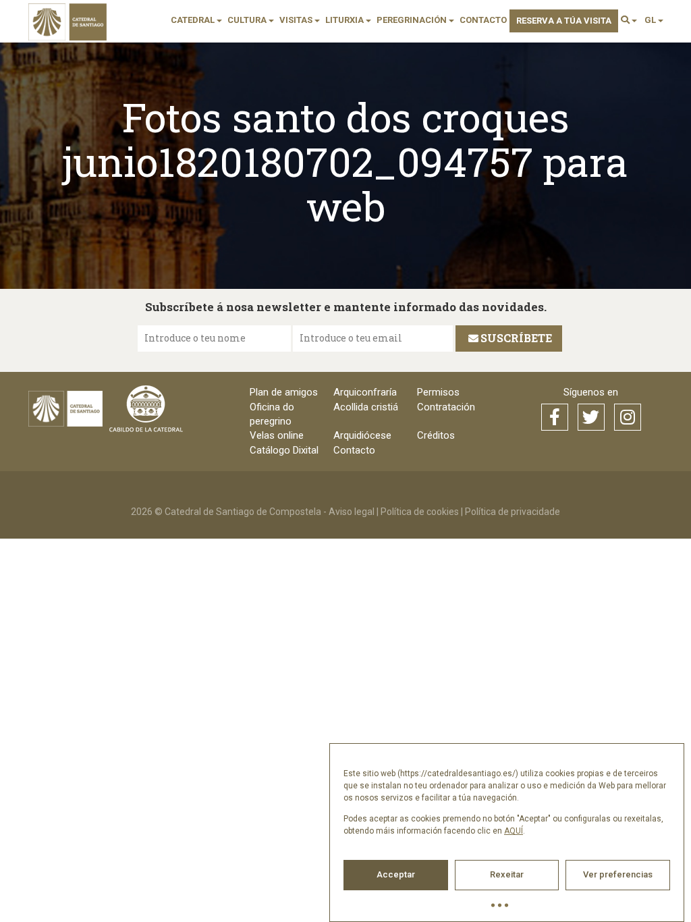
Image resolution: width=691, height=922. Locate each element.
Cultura (248, 20)
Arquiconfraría (365, 392)
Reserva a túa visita (563, 21)
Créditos (436, 435)
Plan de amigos (284, 392)
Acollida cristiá (365, 407)
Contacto (483, 20)
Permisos (438, 392)
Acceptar (396, 874)
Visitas (296, 20)
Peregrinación (413, 20)
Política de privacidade (512, 511)
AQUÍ (513, 831)
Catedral (194, 20)
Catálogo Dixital (284, 450)
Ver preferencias (618, 874)
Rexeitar (507, 874)
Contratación (446, 407)
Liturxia (345, 20)
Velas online (277, 435)
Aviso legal (352, 511)
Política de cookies (420, 511)
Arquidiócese (362, 435)
